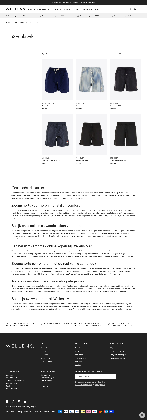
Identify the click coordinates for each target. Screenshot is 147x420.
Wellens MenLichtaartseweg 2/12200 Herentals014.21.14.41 (48, 380)
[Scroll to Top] (143, 408)
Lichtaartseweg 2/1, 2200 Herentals (127, 16)
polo (112, 268)
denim (27, 274)
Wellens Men (16, 407)
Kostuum (78, 361)
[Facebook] (7, 402)
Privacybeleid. (100, 384)
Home (8, 22)
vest (105, 274)
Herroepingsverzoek (117, 358)
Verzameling (19, 22)
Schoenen (44, 355)
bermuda (83, 271)
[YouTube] (25, 402)
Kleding (44, 351)
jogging (61, 274)
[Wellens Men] (16, 9)
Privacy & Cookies (117, 351)
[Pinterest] (13, 402)
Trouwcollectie (80, 358)
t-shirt (95, 268)
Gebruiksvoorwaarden (83, 384)
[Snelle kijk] (68, 97)
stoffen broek (102, 271)
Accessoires (45, 358)
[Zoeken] (130, 9)
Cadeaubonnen (46, 361)
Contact (78, 365)
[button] (140, 9)
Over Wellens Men (82, 348)
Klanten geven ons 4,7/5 (17, 16)
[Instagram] (19, 402)
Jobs (77, 351)
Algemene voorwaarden (119, 348)
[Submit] (113, 376)
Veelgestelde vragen (118, 355)
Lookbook (79, 355)
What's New (45, 348)
